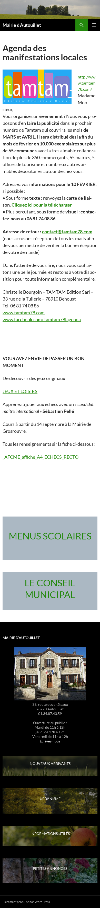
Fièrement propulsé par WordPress (26, 902)
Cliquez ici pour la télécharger (42, 205)
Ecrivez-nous (50, 741)
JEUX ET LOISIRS (20, 391)
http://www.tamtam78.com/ (86, 82)
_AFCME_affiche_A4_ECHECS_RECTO (40, 457)
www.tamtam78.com (24, 312)
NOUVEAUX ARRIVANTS (50, 763)
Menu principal (94, 25)
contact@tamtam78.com (67, 231)
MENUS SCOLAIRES (50, 535)
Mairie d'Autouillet (22, 25)
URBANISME (50, 798)
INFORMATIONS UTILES (50, 833)
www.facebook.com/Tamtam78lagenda (42, 319)
